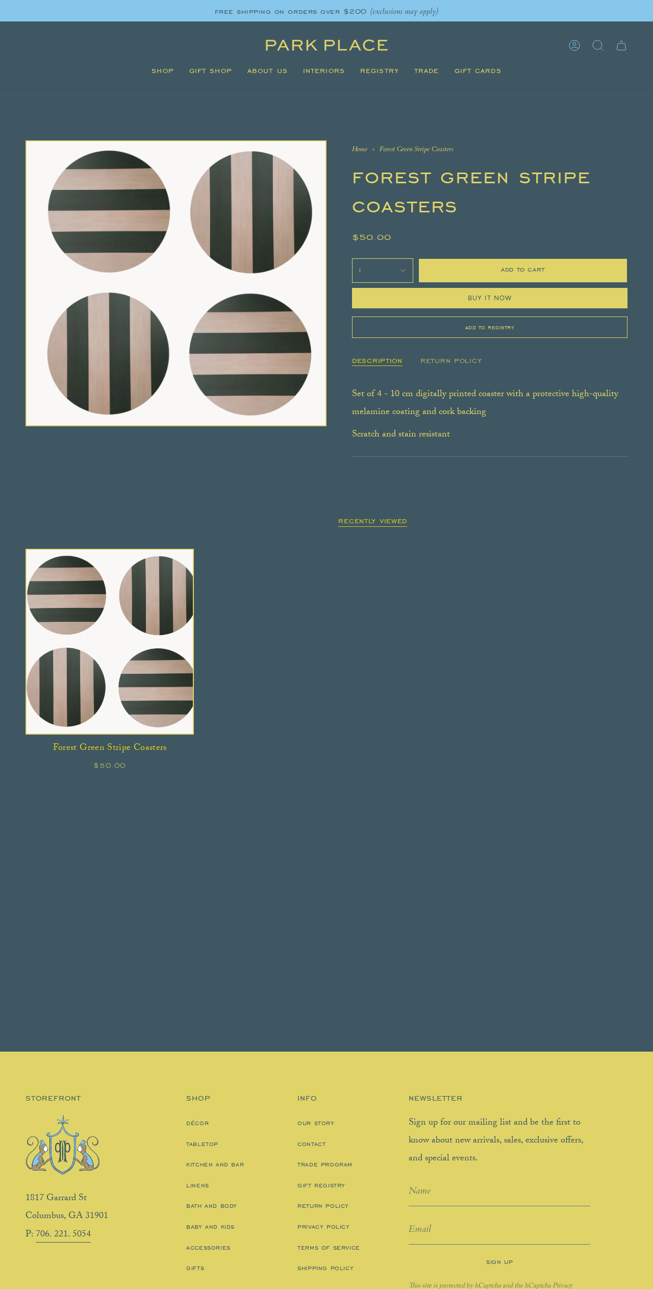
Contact (311, 1144)
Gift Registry (321, 1185)
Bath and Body (211, 1206)
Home (359, 149)
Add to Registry (490, 327)
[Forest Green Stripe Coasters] (110, 641)
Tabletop (202, 1144)
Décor (197, 1123)
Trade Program (325, 1164)
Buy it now (490, 298)
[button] (162, 71)
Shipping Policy (325, 1268)
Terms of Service (328, 1248)
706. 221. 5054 (63, 1235)
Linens (197, 1185)
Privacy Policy (323, 1227)
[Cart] (621, 45)
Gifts (195, 1268)
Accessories (208, 1248)
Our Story (315, 1123)
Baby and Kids (210, 1227)
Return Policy (323, 1206)
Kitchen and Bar (215, 1164)
